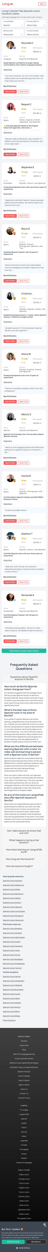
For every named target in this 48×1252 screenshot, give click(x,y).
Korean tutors (24, 1214)
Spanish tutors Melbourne (13, 885)
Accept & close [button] (13, 1242)
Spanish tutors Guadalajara (14, 963)
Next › (41, 655)
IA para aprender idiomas (24, 1058)
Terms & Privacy (24, 1098)
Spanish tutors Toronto (12, 968)
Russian (24, 1158)
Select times (32, 25)
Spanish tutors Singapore (13, 916)
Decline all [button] (36, 1242)
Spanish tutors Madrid (12, 898)
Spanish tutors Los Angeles (14, 911)
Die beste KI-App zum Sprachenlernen (24, 1067)
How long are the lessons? (20, 859)
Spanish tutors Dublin (11, 942)
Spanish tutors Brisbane (12, 928)
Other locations (9, 1020)
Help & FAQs (24, 1045)
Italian (24, 1136)
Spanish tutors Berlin (11, 1011)
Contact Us (24, 1093)
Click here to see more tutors (24, 650)
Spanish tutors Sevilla (12, 976)
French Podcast (24, 1076)
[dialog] (24, 1236)
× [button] (45, 1226)
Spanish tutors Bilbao (11, 1016)
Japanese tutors (24, 1209)
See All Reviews (9, 86)
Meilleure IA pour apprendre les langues (24, 1063)
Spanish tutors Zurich (11, 955)
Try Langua (24, 1110)
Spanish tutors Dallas (11, 889)
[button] (8, 69)
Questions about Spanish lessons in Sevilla (24, 678)
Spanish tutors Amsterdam (13, 981)
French (24, 1127)
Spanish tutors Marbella (12, 985)
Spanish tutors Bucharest (13, 989)
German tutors (24, 1196)
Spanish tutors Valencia (12, 907)
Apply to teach (24, 1085)
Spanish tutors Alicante (12, 933)
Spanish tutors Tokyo (11, 950)
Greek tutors (24, 1201)
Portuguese (24, 1149)
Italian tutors (24, 1205)
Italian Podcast (24, 1080)
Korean (24, 1154)
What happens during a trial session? (24, 841)
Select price (8, 34)
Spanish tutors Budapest (13, 959)
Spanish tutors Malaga (12, 1003)
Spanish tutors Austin (11, 994)
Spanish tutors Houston (12, 881)
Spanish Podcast (24, 1071)
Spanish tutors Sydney (12, 902)
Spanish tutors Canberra (12, 946)
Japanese (24, 1140)
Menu (42, 4)
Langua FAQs (24, 1114)
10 (35, 655)
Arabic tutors (24, 1174)
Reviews (24, 1041)
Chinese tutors (24, 1179)
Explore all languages (24, 1162)
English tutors (24, 1188)
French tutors (24, 1192)
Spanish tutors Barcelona (13, 894)
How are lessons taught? (19, 866)
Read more (35, 1237)
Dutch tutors (24, 1183)
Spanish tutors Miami (11, 998)
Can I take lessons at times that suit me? (24, 832)
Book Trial (23, 91)
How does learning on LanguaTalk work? (24, 850)
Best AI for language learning (24, 1054)
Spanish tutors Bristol (11, 1007)
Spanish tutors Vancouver (13, 920)
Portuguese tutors (24, 1218)
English (24, 1123)
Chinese (24, 1145)
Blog (24, 1050)
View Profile (10, 91)
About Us (24, 1089)
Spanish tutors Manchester (14, 937)
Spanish (24, 1119)
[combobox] (13, 25)
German (24, 1132)
